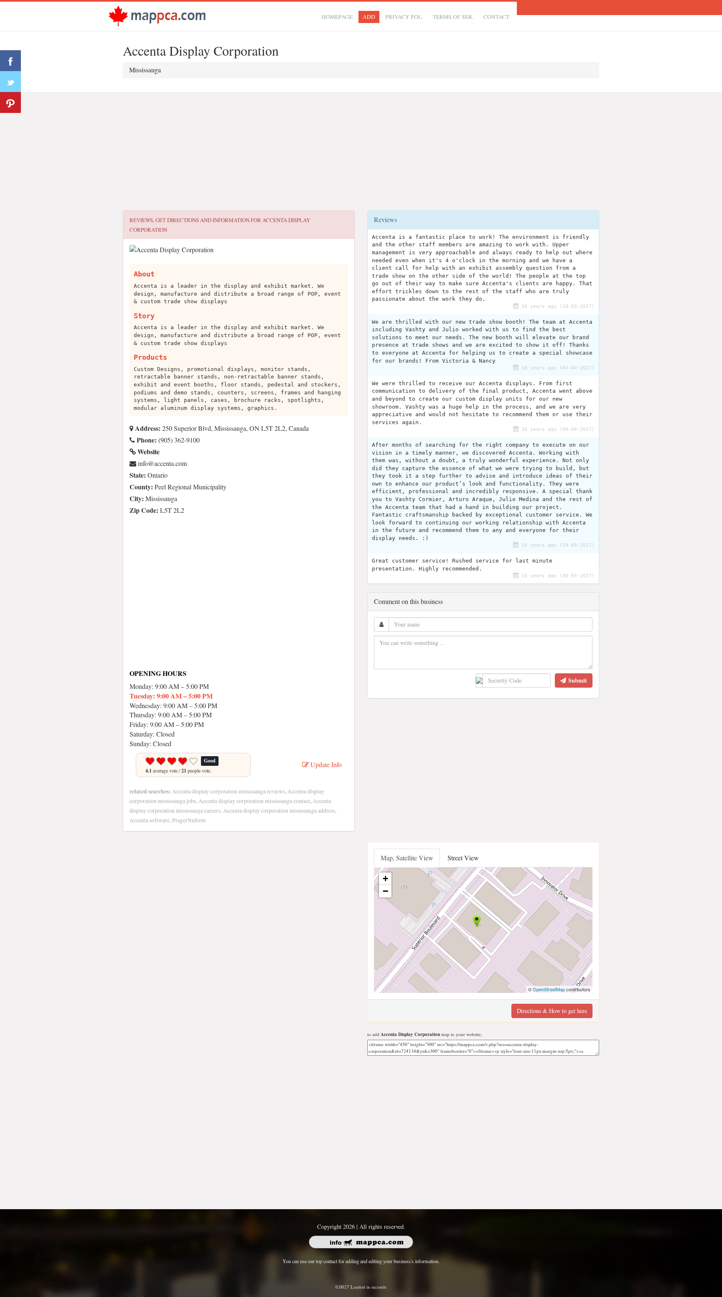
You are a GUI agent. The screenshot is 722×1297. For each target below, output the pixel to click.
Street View (463, 857)
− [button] (385, 891)
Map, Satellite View (407, 857)
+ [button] (385, 878)
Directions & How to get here (552, 1011)
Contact (496, 16)
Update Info (325, 764)
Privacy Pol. (404, 16)
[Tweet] (10, 81)
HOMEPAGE (337, 16)
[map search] (157, 15)
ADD (369, 16)
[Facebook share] (10, 60)
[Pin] (10, 102)
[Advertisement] (361, 152)
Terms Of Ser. (453, 16)
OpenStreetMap (549, 989)
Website (148, 451)
